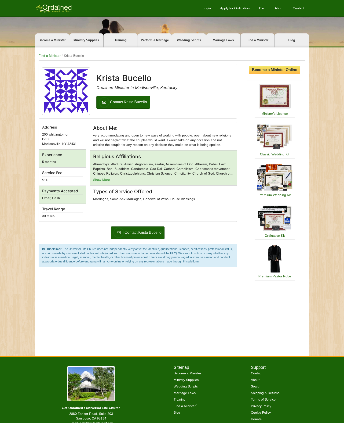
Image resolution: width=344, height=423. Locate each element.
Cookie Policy (261, 412)
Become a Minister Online (274, 70)
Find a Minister (257, 40)
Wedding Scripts (189, 40)
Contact (298, 8)
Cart (262, 8)
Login (207, 8)
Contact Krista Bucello (128, 102)
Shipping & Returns (265, 393)
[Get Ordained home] (53, 8)
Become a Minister (52, 40)
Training (121, 40)
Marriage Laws (223, 40)
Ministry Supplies (86, 40)
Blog (291, 40)
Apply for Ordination (235, 8)
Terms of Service (263, 399)
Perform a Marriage (155, 40)
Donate (256, 419)
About (279, 8)
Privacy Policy (261, 406)
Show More (101, 180)
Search (256, 386)
